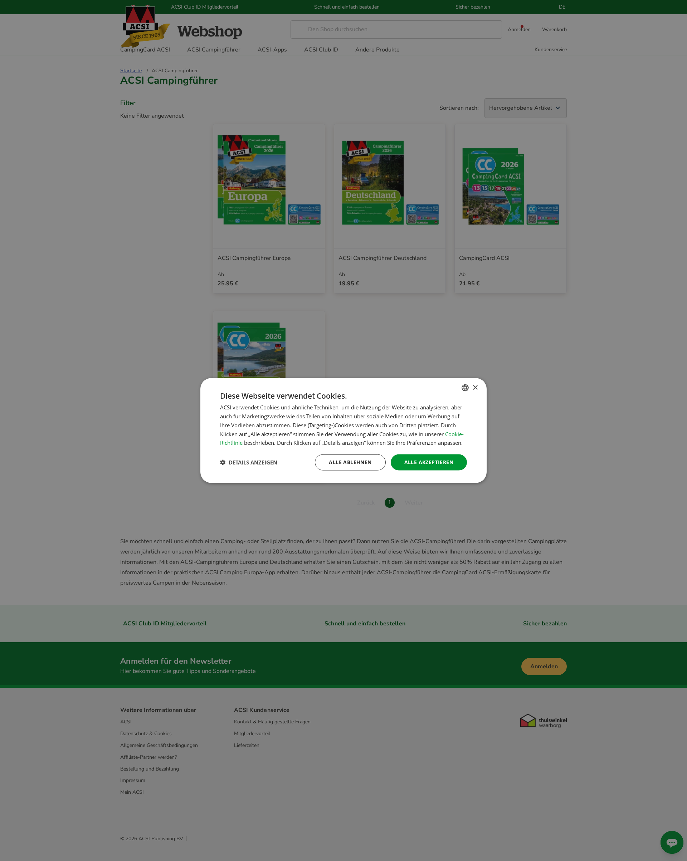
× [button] (475, 387)
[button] (248, 462)
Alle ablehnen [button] (350, 462)
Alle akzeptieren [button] (428, 462)
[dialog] (343, 430)
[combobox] (465, 388)
